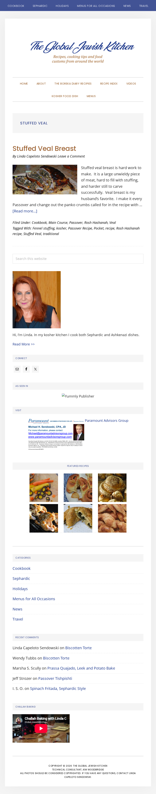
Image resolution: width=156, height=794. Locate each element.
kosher (61, 228)
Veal (112, 222)
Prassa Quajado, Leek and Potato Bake (81, 668)
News (17, 609)
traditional (51, 233)
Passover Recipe (80, 228)
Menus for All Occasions (34, 598)
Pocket (99, 228)
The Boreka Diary (78, 53)
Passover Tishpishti (55, 678)
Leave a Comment (71, 156)
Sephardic (21, 578)
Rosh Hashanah (96, 222)
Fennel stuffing (44, 228)
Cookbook (39, 222)
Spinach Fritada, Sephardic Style (58, 688)
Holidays (20, 588)
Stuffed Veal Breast (44, 148)
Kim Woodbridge (93, 769)
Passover (76, 222)
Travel (18, 619)
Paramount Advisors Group (106, 420)
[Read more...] (25, 211)
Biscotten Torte (78, 647)
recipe (110, 228)
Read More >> (24, 344)
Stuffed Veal (32, 233)
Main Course (58, 222)
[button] (104, 93)
